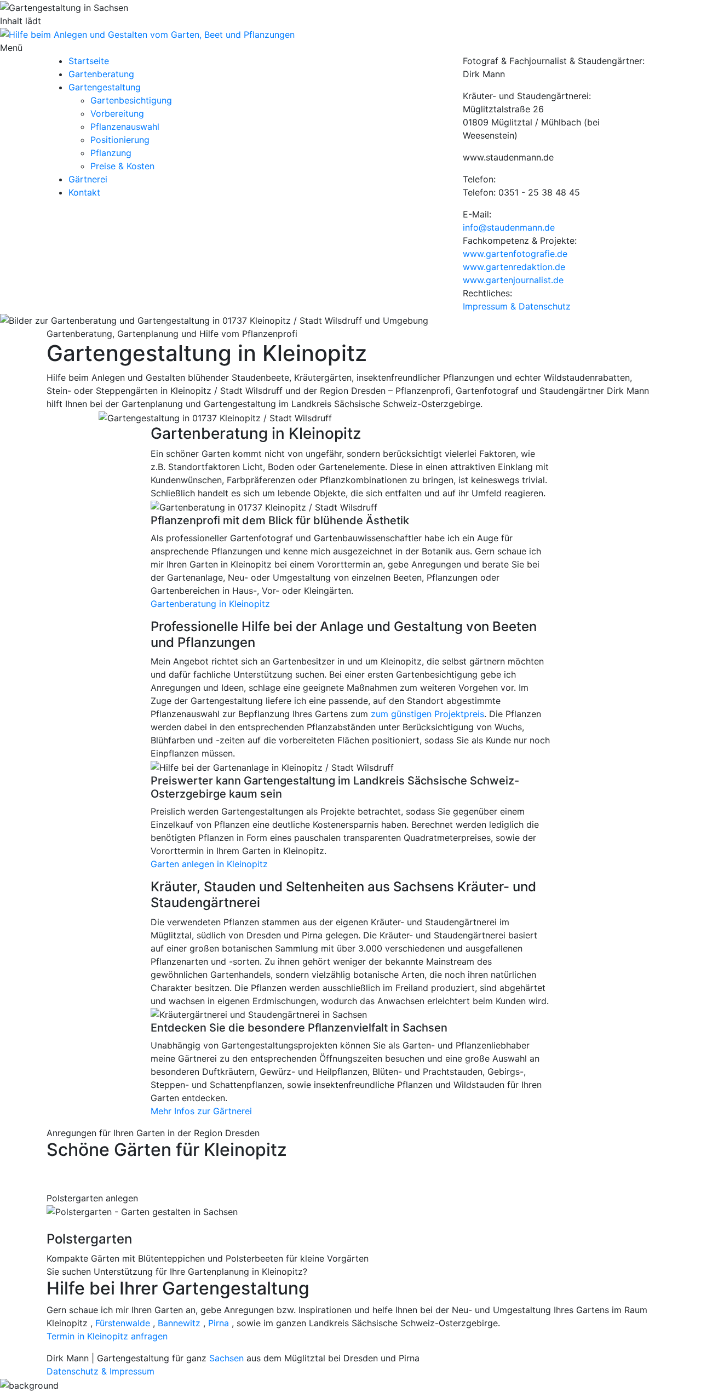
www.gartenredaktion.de (514, 266)
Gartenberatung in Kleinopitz (210, 603)
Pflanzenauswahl (124, 126)
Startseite (88, 60)
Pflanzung (110, 152)
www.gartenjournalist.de (513, 279)
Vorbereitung (117, 113)
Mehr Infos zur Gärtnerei (201, 1110)
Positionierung (120, 139)
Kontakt (84, 192)
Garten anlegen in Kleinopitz (209, 863)
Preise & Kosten (122, 166)
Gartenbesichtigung (131, 100)
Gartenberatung (101, 73)
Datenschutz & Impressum (100, 1371)
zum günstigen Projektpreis (427, 713)
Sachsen (226, 1358)
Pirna (218, 1322)
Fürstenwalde (122, 1322)
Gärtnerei (87, 179)
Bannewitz (179, 1322)
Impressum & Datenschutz (517, 306)
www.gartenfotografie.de (515, 253)
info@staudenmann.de (509, 227)
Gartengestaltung (104, 87)
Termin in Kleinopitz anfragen (107, 1336)
